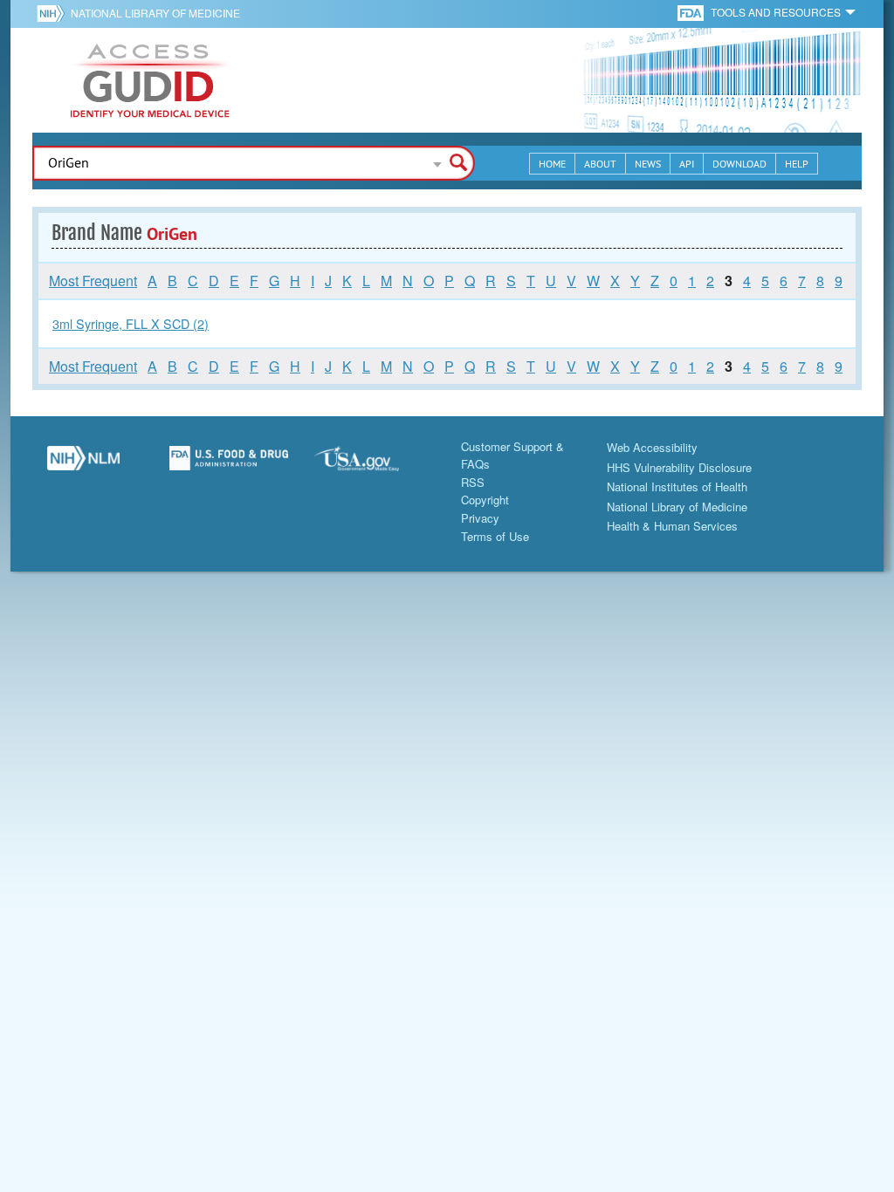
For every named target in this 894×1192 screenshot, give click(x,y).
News (648, 163)
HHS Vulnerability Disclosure (679, 467)
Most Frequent (93, 281)
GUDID (150, 80)
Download (739, 163)
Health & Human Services (672, 525)
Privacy (480, 518)
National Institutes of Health (677, 486)
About (600, 163)
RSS (473, 482)
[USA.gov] (374, 465)
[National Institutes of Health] (54, 13)
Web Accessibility (652, 447)
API (686, 163)
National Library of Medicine (155, 12)
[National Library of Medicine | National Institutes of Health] (83, 465)
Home (552, 163)
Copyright (485, 499)
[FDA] (691, 11)
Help (796, 163)
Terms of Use (495, 536)
